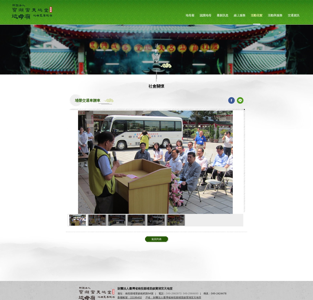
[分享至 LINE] (240, 100)
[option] (155, 162)
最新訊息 (222, 15)
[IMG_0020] (136, 220)
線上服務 (239, 15)
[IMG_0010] (97, 220)
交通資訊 (293, 15)
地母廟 (190, 15)
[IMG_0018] (116, 220)
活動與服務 (275, 15)
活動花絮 (256, 15)
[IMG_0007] (175, 220)
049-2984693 (190, 293)
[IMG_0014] (156, 220)
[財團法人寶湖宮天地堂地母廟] (32, 12)
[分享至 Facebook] (231, 100)
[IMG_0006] (77, 220)
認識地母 (205, 15)
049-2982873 (173, 293)
